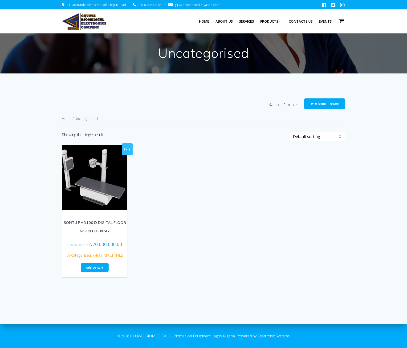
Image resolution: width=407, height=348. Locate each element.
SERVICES (246, 21)
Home (67, 118)
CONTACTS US (301, 21)
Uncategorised (78, 255)
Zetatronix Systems (273, 336)
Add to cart (95, 268)
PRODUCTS (269, 21)
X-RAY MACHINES (108, 255)
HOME (204, 21)
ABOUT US (224, 21)
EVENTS (325, 21)
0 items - (326, 104)
